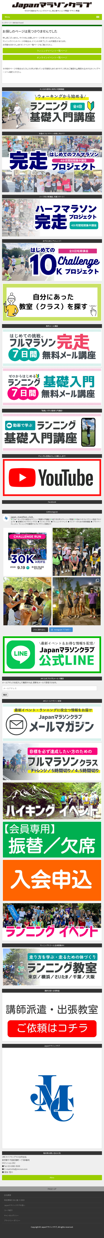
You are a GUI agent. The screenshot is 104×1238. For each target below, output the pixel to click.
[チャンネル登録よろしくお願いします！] (52, 495)
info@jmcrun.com (19, 1169)
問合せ (52, 1177)
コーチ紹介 (8, 1210)
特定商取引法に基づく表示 (14, 1200)
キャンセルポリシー (11, 1215)
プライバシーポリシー (12, 1220)
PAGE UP (52, 1188)
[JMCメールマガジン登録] (52, 740)
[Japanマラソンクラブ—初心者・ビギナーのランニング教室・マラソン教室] (52, 7)
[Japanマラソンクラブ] (52, 1147)
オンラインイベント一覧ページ (52, 57)
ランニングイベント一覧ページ (52, 50)
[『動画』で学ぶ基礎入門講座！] (52, 450)
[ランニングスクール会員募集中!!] (52, 984)
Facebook (52, 502)
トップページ (6, 23)
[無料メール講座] (52, 365)
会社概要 (7, 1195)
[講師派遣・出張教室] (52, 1039)
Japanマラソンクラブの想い (14, 1205)
